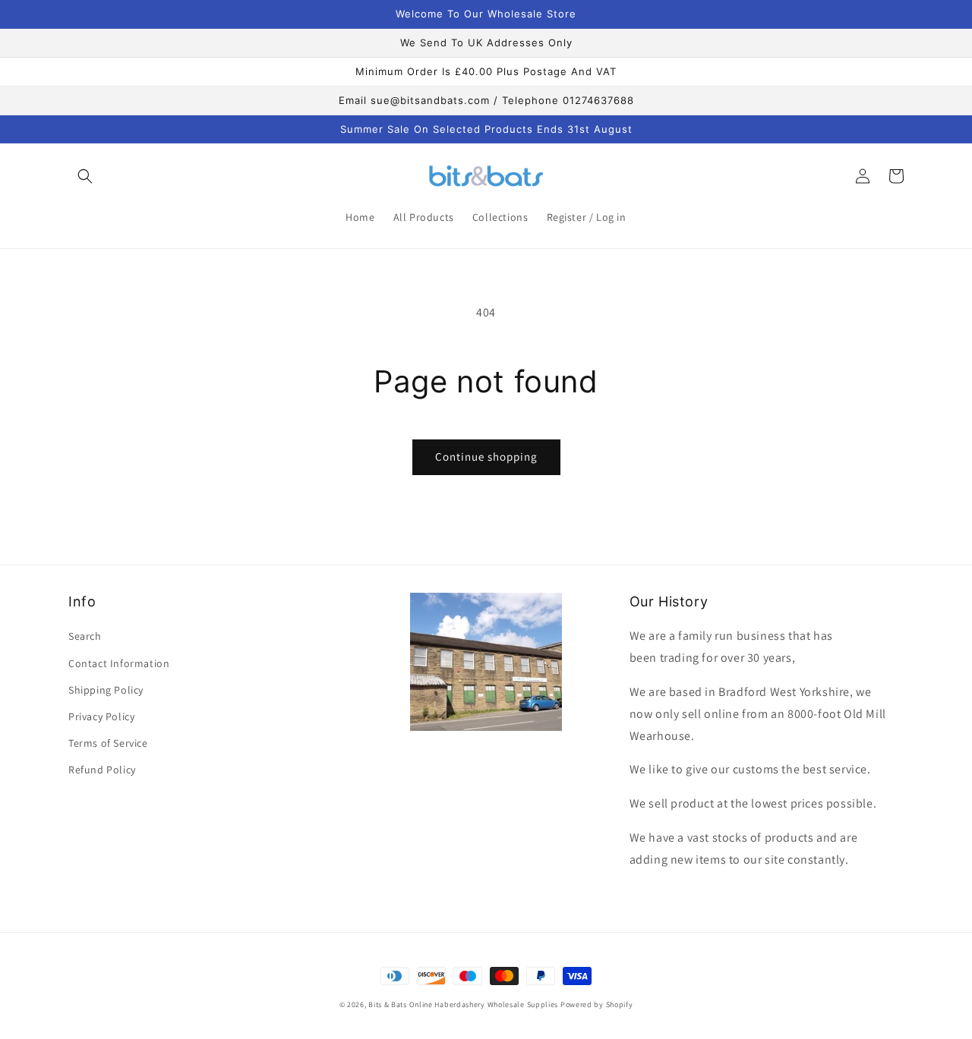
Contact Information (118, 663)
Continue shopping (486, 456)
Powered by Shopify (596, 1004)
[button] (85, 176)
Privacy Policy (101, 716)
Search (85, 636)
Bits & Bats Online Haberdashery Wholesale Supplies (463, 1004)
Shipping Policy (106, 690)
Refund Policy (102, 769)
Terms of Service (108, 743)
